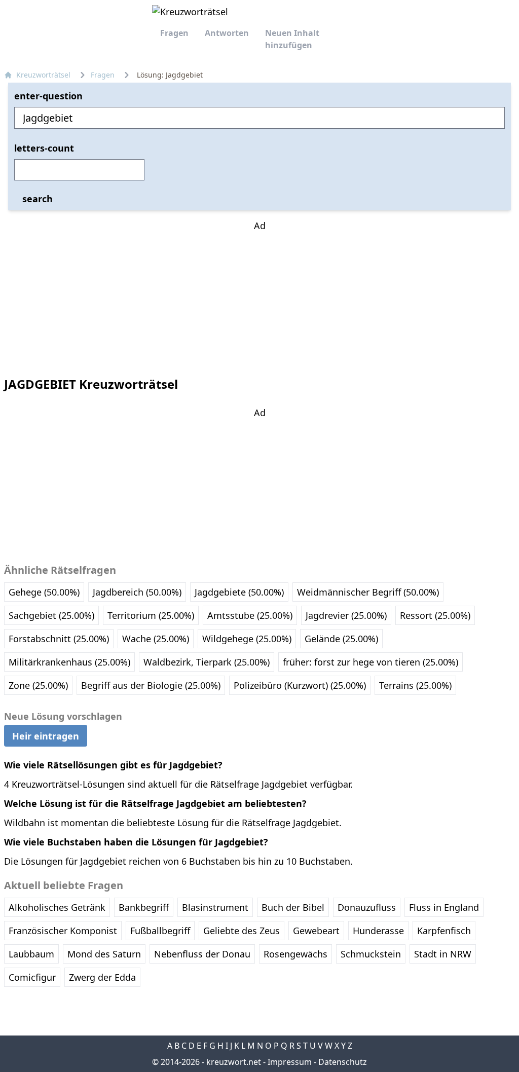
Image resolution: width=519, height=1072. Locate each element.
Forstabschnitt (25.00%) (59, 639)
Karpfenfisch (444, 931)
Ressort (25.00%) (435, 615)
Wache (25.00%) (155, 639)
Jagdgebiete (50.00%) (239, 592)
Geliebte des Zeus (241, 931)
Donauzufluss (367, 907)
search (37, 199)
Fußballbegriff (160, 931)
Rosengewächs (295, 954)
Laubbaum (31, 954)
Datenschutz (342, 1061)
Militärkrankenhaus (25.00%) (69, 662)
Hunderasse (378, 931)
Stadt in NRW (442, 954)
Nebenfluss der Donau (202, 954)
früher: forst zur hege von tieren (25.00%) (370, 662)
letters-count (44, 148)
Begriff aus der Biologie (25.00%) (150, 685)
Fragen (174, 33)
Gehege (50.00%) (44, 592)
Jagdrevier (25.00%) (346, 615)
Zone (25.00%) (38, 685)
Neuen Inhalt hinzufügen (292, 39)
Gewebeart (316, 931)
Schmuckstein (371, 954)
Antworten (227, 33)
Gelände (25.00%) (341, 639)
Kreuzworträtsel (43, 75)
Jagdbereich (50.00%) (137, 592)
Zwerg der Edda (102, 977)
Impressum (290, 1061)
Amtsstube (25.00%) (249, 615)
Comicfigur (32, 977)
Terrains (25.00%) (415, 685)
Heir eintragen (45, 735)
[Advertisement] (259, 296)
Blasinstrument (215, 907)
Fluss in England (444, 907)
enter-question (48, 96)
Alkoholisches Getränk (57, 907)
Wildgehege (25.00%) (246, 639)
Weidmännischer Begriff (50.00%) (368, 592)
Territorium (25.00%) (150, 615)
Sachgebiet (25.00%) (51, 615)
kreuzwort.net (233, 1061)
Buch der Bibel (293, 907)
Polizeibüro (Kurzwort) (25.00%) (300, 685)
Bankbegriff (144, 907)
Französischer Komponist (63, 931)
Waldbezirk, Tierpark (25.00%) (206, 662)
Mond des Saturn (104, 954)
